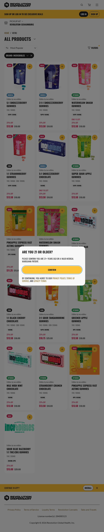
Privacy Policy (59, 278)
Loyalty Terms (40, 281)
